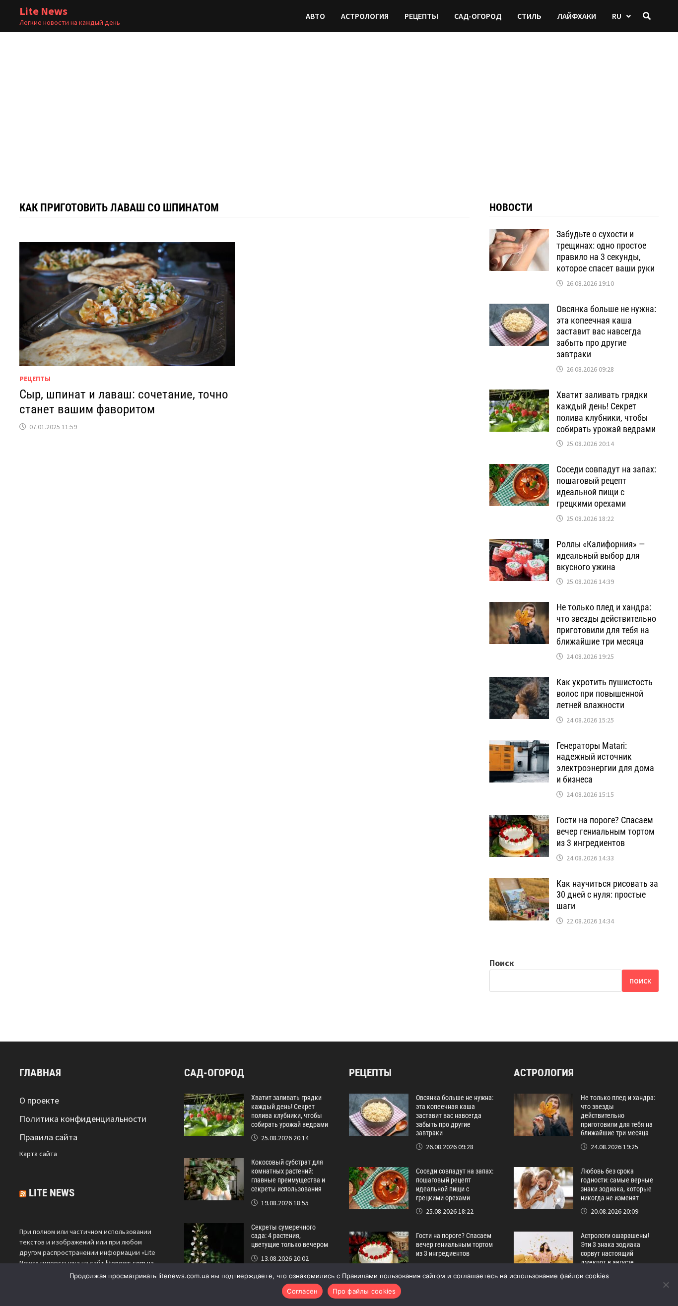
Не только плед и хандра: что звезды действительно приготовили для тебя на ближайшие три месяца (606, 624)
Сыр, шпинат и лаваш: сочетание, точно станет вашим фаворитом (123, 401)
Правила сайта (48, 1137)
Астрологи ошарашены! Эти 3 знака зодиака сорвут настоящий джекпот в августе (615, 1249)
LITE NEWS (51, 1193)
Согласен (302, 1291)
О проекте (39, 1100)
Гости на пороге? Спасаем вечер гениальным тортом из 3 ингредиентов (605, 831)
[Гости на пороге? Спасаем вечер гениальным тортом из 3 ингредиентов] (519, 821)
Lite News (43, 11)
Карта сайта (38, 1153)
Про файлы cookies (364, 1291)
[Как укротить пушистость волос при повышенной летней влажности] (519, 683)
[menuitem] (621, 16)
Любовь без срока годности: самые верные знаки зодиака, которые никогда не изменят (617, 1184)
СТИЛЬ (529, 16)
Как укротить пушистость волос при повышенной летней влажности (604, 693)
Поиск (501, 963)
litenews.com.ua (130, 1262)
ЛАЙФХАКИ (576, 16)
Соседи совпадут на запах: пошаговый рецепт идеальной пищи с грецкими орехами (606, 486)
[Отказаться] (666, 1285)
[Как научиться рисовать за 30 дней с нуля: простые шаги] (519, 885)
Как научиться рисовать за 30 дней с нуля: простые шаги (607, 895)
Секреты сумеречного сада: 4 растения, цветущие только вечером (289, 1236)
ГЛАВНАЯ (40, 1073)
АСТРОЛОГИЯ (365, 16)
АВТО (315, 16)
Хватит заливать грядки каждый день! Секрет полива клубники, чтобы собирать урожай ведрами (606, 412)
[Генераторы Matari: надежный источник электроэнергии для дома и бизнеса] (519, 747)
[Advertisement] (339, 106)
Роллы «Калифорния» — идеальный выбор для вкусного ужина (600, 555)
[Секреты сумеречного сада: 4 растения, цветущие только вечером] (214, 1230)
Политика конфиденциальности (82, 1118)
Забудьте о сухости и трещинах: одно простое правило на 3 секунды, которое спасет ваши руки (605, 251)
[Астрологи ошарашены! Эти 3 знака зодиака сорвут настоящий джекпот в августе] (543, 1238)
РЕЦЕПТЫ (421, 16)
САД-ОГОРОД (477, 16)
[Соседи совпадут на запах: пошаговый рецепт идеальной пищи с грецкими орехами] (519, 470)
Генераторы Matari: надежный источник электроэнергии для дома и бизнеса (605, 762)
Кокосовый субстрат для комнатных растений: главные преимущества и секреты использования (288, 1175)
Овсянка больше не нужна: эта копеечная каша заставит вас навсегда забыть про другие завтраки (606, 331)
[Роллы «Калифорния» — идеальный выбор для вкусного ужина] (519, 545)
